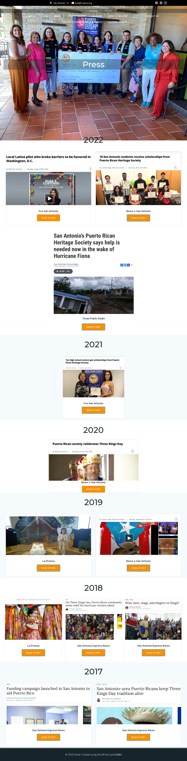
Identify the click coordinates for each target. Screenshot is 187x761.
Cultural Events (117, 22)
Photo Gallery (77, 16)
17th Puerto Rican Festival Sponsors (81, 22)
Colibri (118, 754)
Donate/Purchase (117, 16)
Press (136, 16)
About (32, 16)
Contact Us (151, 16)
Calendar (96, 16)
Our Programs (52, 16)
